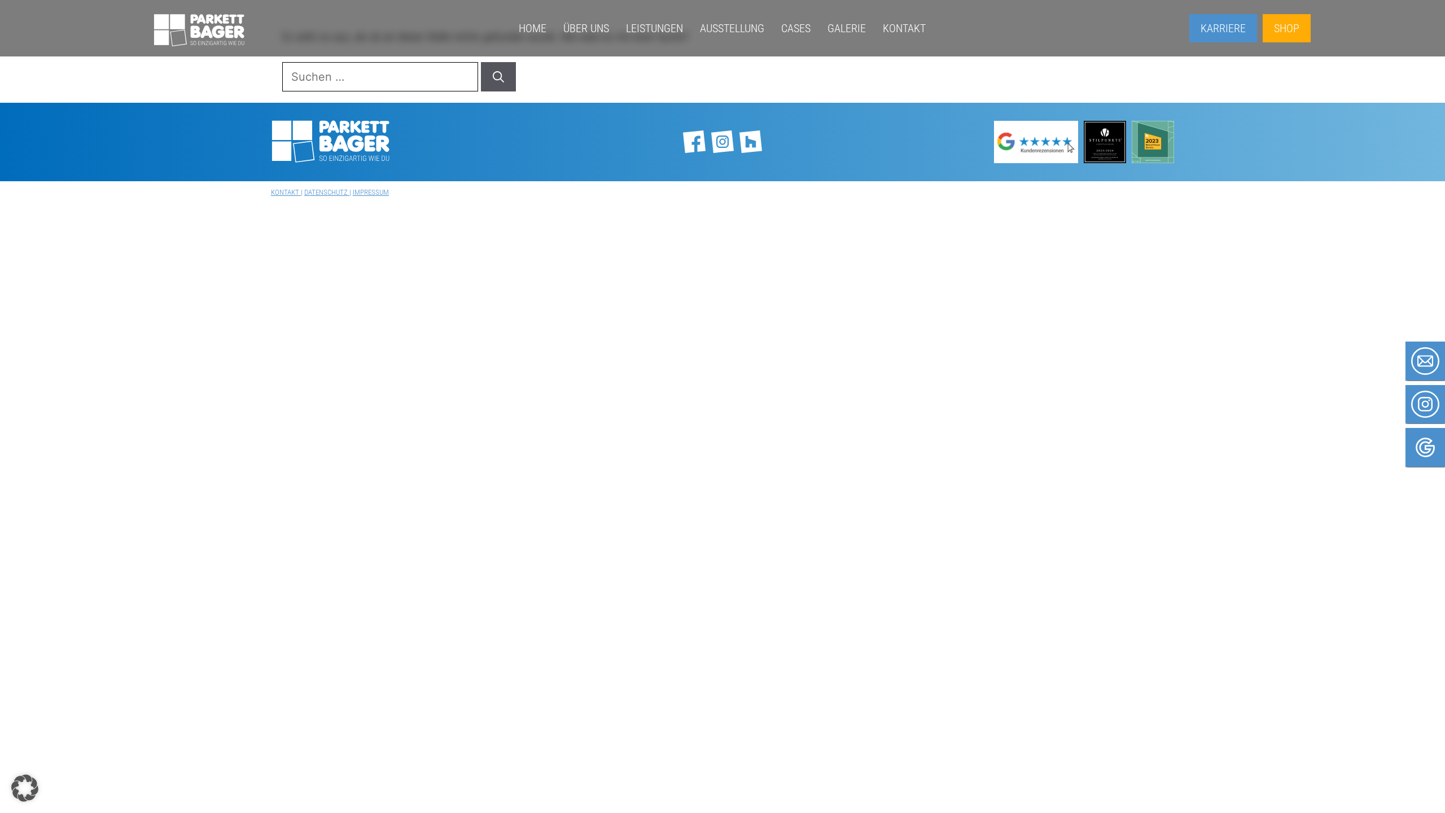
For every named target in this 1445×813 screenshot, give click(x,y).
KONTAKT (286, 192)
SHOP (1286, 28)
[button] (25, 788)
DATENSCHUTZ (326, 192)
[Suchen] (498, 76)
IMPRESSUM (371, 192)
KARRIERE (1223, 28)
